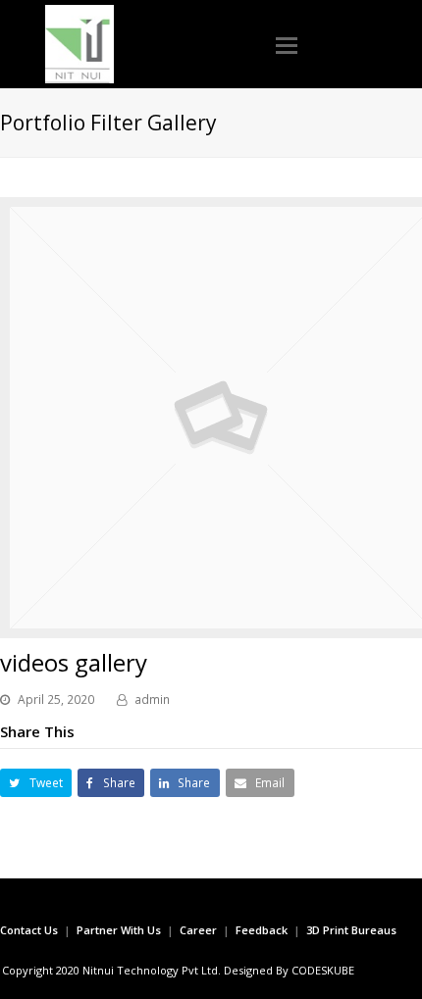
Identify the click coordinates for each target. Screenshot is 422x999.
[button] (286, 44)
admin (152, 699)
